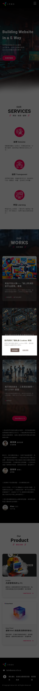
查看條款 (25, 350)
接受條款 (15, 350)
